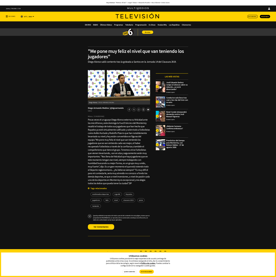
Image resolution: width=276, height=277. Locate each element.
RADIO (95, 25)
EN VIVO (88, 25)
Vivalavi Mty (162, 25)
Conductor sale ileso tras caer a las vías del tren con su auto (177, 99)
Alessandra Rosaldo (144, 3)
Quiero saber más (129, 271)
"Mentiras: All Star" (121, 3)
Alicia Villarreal (155, 3)
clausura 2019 (128, 200)
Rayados (129, 194)
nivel (116, 200)
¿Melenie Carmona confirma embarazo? (174, 127)
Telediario (129, 25)
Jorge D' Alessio (132, 3)
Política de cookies (148, 263)
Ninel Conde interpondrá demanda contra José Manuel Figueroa (176, 114)
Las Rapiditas (174, 25)
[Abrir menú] (7, 16)
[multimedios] (138, 8)
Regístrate (265, 16)
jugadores (96, 200)
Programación (141, 25)
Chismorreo (186, 25)
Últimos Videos (106, 25)
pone (141, 200)
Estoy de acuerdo (146, 271)
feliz (107, 200)
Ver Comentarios (101, 227)
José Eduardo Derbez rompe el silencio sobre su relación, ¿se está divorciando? (176, 85)
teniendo (95, 206)
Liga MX (117, 194)
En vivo (147, 32)
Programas (118, 25)
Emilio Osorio (166, 3)
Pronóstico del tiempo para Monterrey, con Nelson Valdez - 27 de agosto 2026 (175, 143)
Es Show (152, 25)
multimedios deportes (100, 194)
